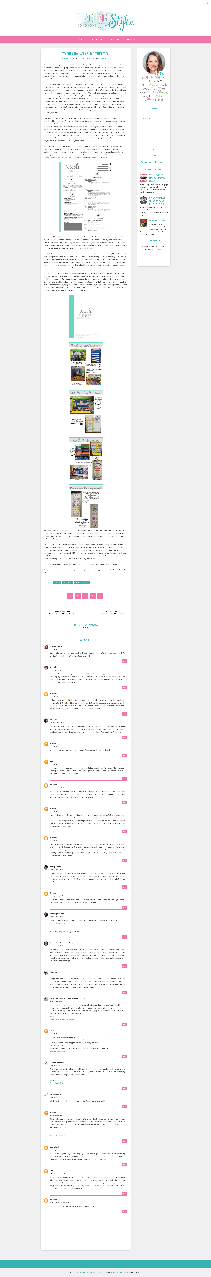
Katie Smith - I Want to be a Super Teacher (67, 998)
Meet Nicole (97, 40)
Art (141, 114)
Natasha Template (96, 1272)
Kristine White (56, 646)
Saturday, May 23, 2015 (57, 649)
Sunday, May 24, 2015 (56, 869)
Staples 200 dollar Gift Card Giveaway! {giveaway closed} (157, 200)
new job (57, 582)
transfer (85, 582)
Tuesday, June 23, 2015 (57, 1097)
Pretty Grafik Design (104, 533)
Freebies (131, 40)
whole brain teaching (147, 149)
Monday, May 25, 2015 (56, 975)
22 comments (103, 59)
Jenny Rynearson (57, 913)
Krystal (53, 667)
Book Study (143, 124)
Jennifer (53, 972)
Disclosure (115, 40)
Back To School (145, 119)
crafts (142, 144)
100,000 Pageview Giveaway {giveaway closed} (157, 178)
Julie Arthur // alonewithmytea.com (65, 943)
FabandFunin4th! (57, 1062)
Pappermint (96, 157)
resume (77, 582)
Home (81, 40)
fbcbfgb (53, 1030)
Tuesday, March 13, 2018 (57, 1173)
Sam (51, 1170)
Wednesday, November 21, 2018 (59, 1202)
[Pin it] (100, 596)
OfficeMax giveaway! (157, 220)
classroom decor (145, 139)
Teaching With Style (82, 1272)
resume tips (54, 1045)
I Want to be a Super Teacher (62, 1019)
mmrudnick (54, 1147)
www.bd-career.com (57, 1051)
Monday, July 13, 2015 (56, 1115)
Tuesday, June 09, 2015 (57, 1065)
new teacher (67, 582)
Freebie (142, 129)
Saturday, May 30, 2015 (57, 1033)
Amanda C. (54, 761)
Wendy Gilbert (56, 866)
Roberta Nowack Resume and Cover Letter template (65, 157)
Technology (143, 134)
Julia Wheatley (56, 1094)
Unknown (54, 693)
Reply (125, 661)
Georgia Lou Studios (119, 1272)
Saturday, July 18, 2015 (57, 1150)
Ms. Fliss (53, 720)
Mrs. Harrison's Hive (58, 1136)
